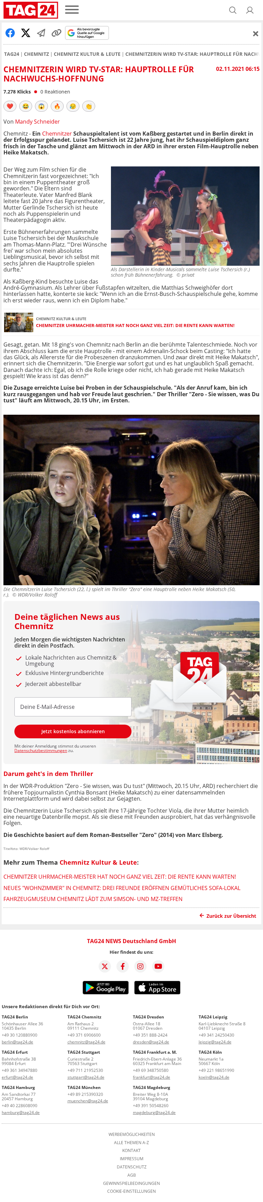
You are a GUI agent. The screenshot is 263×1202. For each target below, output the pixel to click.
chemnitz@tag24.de (86, 1042)
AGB (131, 1175)
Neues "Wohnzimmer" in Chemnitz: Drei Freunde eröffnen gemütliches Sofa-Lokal (121, 888)
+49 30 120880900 (19, 1035)
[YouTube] (158, 966)
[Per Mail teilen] (41, 33)
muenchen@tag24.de (87, 1101)
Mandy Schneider (37, 121)
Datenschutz (132, 1167)
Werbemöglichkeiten (132, 1134)
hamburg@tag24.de (21, 1112)
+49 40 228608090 (19, 1106)
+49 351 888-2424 (150, 1035)
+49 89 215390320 (85, 1094)
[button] (250, 10)
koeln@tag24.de (214, 1077)
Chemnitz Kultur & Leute (87, 54)
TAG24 (11, 54)
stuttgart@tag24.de (85, 1077)
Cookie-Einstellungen (131, 1191)
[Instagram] (140, 966)
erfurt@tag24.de (17, 1077)
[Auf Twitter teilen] (26, 33)
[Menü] (72, 10)
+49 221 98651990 (216, 1070)
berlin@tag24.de (17, 1042)
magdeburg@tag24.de (154, 1112)
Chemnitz (36, 54)
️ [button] (10, 106)
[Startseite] (30, 10)
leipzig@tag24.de (215, 1042)
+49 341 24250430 (216, 1035)
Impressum (131, 1158)
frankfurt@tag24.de (151, 1077)
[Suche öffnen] (232, 10)
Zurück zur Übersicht (231, 916)
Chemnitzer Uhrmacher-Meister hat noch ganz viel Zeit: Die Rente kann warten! (135, 325)
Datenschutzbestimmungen (40, 750)
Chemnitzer (57, 133)
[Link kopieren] (56, 33)
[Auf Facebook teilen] (10, 33)
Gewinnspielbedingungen (131, 1183)
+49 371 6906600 (84, 1035)
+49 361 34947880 (19, 1070)
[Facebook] (122, 966)
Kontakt (131, 1150)
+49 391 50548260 (150, 1106)
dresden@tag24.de (151, 1042)
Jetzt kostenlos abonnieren (73, 731)
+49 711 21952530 (85, 1070)
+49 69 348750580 (150, 1070)
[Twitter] (105, 966)
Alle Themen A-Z (131, 1142)
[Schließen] (256, 33)
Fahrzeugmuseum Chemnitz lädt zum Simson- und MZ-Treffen (93, 899)
